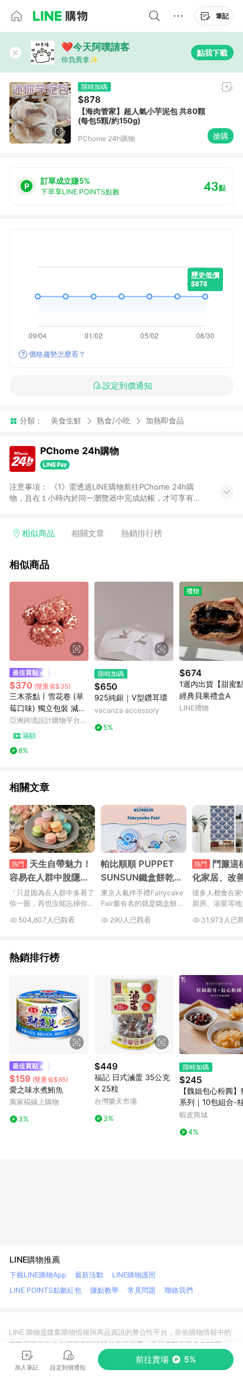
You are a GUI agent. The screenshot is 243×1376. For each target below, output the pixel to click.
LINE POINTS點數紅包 (45, 1290)
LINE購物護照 (134, 1274)
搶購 (220, 136)
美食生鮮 (66, 420)
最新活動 (89, 1274)
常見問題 (141, 1290)
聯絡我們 (179, 1290)
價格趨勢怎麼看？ (57, 354)
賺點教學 (104, 1290)
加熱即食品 (165, 420)
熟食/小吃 (113, 420)
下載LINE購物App (37, 1274)
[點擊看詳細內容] (48, 621)
